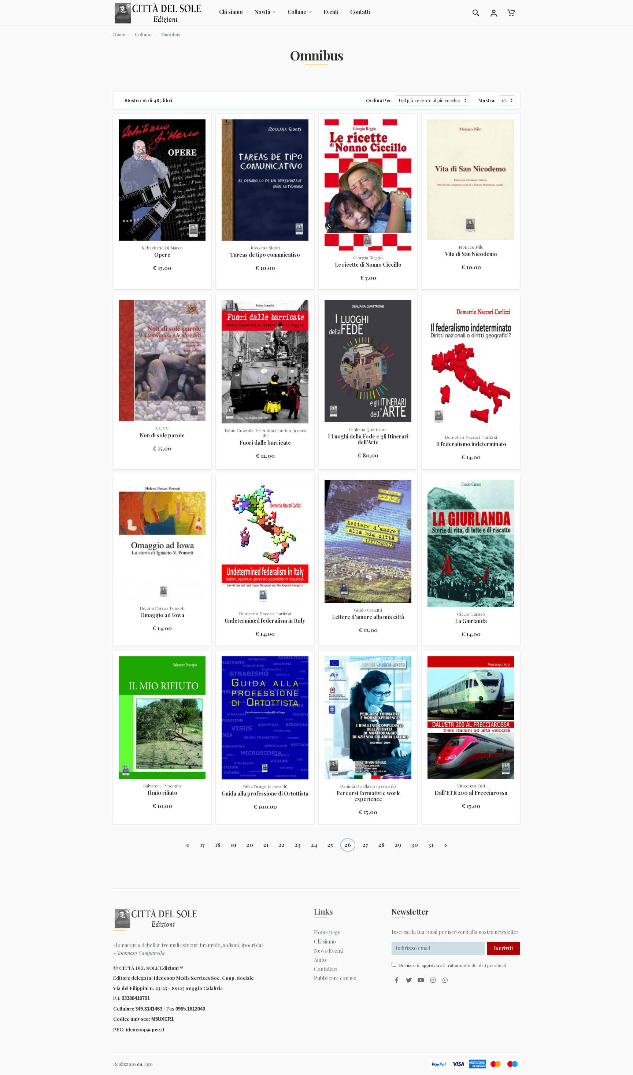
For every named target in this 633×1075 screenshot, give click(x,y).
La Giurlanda (471, 621)
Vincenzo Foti (471, 786)
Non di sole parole (162, 435)
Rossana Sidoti (265, 248)
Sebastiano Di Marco (162, 248)
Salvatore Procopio (162, 786)
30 (414, 844)
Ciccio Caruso (471, 614)
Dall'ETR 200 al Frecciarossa (470, 792)
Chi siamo (231, 11)
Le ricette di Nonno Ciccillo (368, 264)
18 (218, 844)
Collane (297, 11)
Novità (262, 11)
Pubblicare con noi (335, 978)
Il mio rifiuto (162, 792)
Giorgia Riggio (368, 257)
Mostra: (487, 100)
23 (298, 844)
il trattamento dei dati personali (474, 965)
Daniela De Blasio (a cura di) (368, 786)
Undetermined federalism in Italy (265, 620)
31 (430, 844)
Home (119, 34)
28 (381, 844)
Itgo (148, 1064)
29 (398, 844)
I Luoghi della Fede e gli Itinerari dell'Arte (368, 439)
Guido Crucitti (368, 610)
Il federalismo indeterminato (471, 444)
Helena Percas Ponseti (162, 608)
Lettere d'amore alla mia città (368, 617)
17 (202, 844)
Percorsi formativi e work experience (368, 796)
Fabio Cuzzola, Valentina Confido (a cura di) (265, 432)
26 (348, 844)
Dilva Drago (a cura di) (265, 786)
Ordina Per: (379, 100)
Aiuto (320, 959)
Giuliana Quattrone (368, 429)
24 (314, 844)
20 (250, 844)
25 (330, 844)
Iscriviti (503, 948)
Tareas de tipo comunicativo (265, 254)
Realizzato (124, 1064)
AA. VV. (162, 428)
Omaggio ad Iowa (162, 615)
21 (266, 844)
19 (233, 844)
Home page (327, 932)
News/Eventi (328, 950)
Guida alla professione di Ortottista (265, 793)
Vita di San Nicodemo (471, 254)
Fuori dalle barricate (265, 442)
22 (282, 844)
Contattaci (325, 968)
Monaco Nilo (471, 247)
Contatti (360, 11)
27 (365, 844)
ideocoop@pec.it (145, 1029)
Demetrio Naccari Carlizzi (471, 437)
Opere (162, 254)
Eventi (330, 11)
